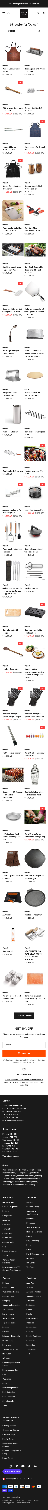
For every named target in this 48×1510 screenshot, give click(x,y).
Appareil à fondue (33, 1292)
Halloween (6, 1354)
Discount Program (9, 1251)
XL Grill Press (8, 915)
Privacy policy (7, 1233)
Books (29, 1236)
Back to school (8, 1397)
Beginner (5, 1327)
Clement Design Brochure (8, 1261)
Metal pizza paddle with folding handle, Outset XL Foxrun (34, 312)
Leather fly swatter (10, 669)
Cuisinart (30, 1323)
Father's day (7, 1345)
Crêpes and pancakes (11, 1305)
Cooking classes (9, 1426)
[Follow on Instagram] (10, 1466)
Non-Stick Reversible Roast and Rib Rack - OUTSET (33, 270)
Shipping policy (8, 1242)
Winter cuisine (8, 1318)
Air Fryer (29, 1287)
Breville (29, 1314)
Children (29, 1249)
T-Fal (28, 1354)
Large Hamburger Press (34, 510)
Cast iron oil (7, 951)
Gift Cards (30, 1263)
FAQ (4, 1247)
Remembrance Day (10, 1370)
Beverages (30, 1223)
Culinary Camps (8, 1434)
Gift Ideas (30, 1258)
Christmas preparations (12, 1388)
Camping (6, 1301)
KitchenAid (30, 1340)
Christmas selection (10, 1292)
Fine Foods (30, 1218)
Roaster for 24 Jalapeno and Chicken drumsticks (13, 795)
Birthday (5, 1283)
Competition (7, 1216)
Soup (4, 1405)
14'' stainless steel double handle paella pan (11, 837)
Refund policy (7, 1238)
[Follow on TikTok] (29, 1466)
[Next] (45, 3)
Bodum (29, 1309)
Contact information (23, 1503)
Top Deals (30, 1267)
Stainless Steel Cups (11, 432)
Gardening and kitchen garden (11, 1364)
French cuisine (8, 1314)
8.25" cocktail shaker (11, 753)
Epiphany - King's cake (11, 1336)
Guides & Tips (8, 1202)
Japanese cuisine (9, 1323)
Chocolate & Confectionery (32, 1212)
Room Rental (7, 1458)
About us (6, 1220)
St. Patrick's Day (8, 1401)
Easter (5, 1383)
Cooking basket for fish (12, 471)
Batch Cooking (8, 1287)
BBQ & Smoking (32, 1241)
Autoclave (30, 1301)
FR (38, 13)
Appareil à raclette (33, 1296)
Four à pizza (31, 1332)
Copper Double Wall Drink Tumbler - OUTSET (33, 189)
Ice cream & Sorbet (10, 1349)
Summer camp (8, 1296)
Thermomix (31, 1349)
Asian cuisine (7, 1309)
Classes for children (10, 1430)
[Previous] (2, 3)
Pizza (28, 1245)
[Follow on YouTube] (23, 1466)
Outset (5, 65)
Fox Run (27, 389)
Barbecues (30, 1305)
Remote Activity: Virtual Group (11, 1452)
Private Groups (8, 1439)
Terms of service (33, 1500)
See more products (24, 1016)
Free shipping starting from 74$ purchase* (24, 4)
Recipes (5, 1211)
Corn (4, 1374)
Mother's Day (7, 1340)
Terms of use (7, 1229)
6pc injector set (31, 588)
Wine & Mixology (33, 1227)
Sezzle (5, 1255)
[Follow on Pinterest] (16, 1466)
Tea (3, 1410)
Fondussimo (31, 1327)
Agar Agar (30, 1283)
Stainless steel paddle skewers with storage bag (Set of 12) (12, 591)
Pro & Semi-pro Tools (35, 1254)
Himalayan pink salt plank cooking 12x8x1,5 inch (34, 999)
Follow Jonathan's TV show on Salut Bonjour (11, 1268)
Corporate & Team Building (9, 1444)
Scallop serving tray (33, 915)
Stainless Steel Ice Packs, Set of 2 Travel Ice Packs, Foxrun (34, 353)
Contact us (6, 1224)
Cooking (29, 1202)
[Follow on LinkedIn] (35, 1466)
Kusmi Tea (30, 1345)
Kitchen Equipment (9, 1207)
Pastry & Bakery (32, 1207)
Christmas (6, 1379)
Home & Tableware (34, 1232)
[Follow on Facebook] (4, 1466)
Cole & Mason (32, 1318)
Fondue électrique (33, 1336)
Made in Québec (8, 1392)
